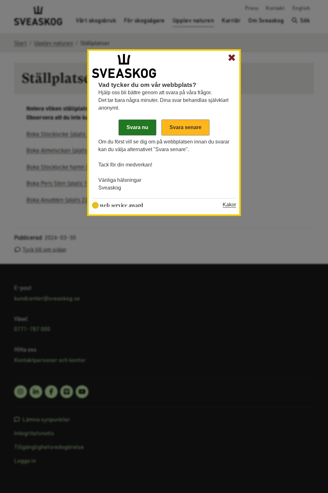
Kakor (229, 204)
